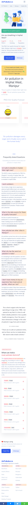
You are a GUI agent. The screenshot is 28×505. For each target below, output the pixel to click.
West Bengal (5, 496)
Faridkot (5, 271)
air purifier (18, 201)
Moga (5, 388)
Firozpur (6, 411)
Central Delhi (7, 427)
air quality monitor (6, 203)
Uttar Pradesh (5, 487)
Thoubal (15, 244)
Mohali (5, 419)
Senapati (4, 244)
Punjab (15, 271)
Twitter (17, 487)
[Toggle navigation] (24, 1)
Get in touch (19, 490)
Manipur (17, 6)
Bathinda (6, 396)
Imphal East (9, 244)
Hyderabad (19, 477)
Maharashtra (5, 490)
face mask (8, 201)
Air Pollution (4, 6)
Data (2, 474)
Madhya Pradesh (6, 499)
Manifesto (4, 468)
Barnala (6, 404)
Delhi (13, 427)
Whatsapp (19, 58)
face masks (11, 295)
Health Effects (5, 471)
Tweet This (6, 451)
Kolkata (18, 480)
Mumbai (18, 471)
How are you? (9, 58)
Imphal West (20, 242)
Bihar (2, 493)
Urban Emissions (20, 219)
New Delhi (18, 468)
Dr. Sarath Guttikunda (11, 225)
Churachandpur (5, 246)
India (11, 6)
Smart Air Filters (9, 293)
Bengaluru (18, 474)
